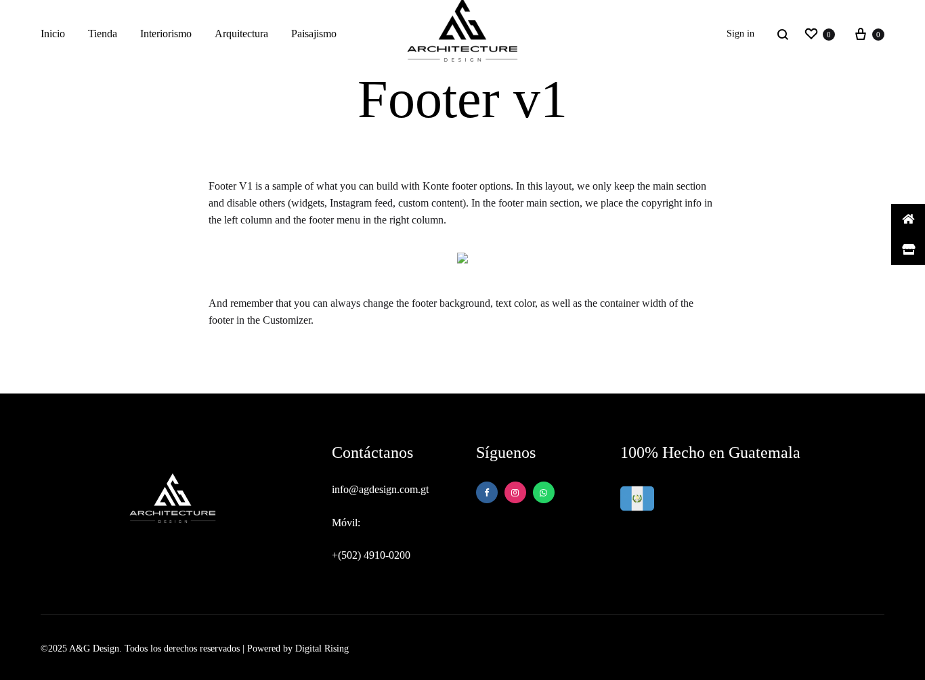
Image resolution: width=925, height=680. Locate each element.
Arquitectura (241, 33)
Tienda (102, 33)
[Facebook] (487, 492)
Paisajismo (314, 33)
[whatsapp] (515, 492)
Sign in (740, 33)
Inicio (53, 33)
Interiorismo (166, 33)
